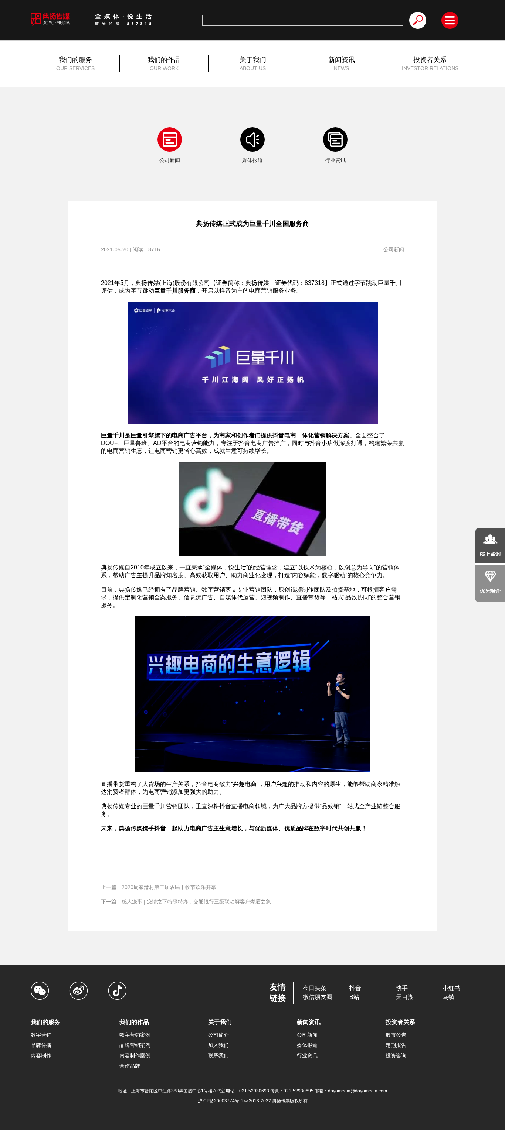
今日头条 (314, 988)
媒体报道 (307, 1045)
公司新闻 (307, 1035)
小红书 (451, 988)
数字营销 (41, 1035)
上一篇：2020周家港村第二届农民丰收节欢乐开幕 (158, 887)
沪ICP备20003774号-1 (221, 1100)
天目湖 (405, 997)
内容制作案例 (134, 1055)
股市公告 (396, 1035)
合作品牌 (129, 1066)
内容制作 (41, 1055)
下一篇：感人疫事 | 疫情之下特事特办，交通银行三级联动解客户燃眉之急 (186, 902)
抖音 (355, 988)
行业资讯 (307, 1055)
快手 (402, 988)
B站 (354, 997)
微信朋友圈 (317, 997)
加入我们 (218, 1045)
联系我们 (218, 1055)
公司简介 (218, 1035)
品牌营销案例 (134, 1045)
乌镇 (448, 997)
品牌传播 (41, 1045)
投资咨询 (396, 1055)
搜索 (417, 20)
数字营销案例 (134, 1035)
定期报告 (396, 1045)
